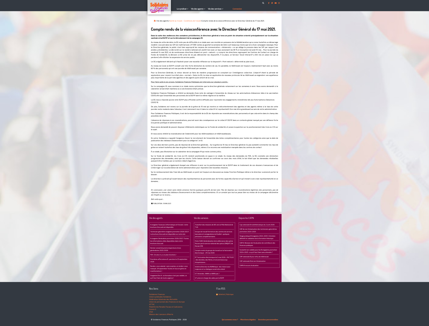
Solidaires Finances (157, 294)
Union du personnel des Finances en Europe (167, 302)
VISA (151, 312)
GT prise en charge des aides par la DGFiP (209, 278)
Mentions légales (248, 319)
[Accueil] (161, 7)
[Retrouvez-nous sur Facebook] (269, 3)
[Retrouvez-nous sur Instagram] (279, 3)
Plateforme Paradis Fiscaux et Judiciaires (165, 307)
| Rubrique (229, 294)
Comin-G (152, 309)
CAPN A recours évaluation (249, 265)
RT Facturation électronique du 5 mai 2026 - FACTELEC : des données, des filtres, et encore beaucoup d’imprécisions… (214, 259)
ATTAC (152, 304)
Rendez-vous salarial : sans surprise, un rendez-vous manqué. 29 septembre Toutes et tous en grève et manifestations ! (169, 268)
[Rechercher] (263, 3)
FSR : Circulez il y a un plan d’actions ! (163, 255)
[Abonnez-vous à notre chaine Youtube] (275, 3)
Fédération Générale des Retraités (163, 299)
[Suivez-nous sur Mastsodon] (272, 3)
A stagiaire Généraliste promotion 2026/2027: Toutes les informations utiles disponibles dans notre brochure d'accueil (169, 240)
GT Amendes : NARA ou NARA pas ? (207, 274)
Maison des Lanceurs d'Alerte (161, 314)
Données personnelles (268, 319)
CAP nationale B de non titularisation (253, 261)
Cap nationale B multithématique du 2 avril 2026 (257, 225)
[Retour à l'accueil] (155, 21)
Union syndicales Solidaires (160, 297)
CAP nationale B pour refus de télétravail (254, 257)
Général (221, 294)
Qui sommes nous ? (230, 319)
